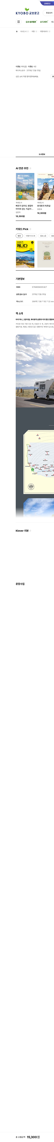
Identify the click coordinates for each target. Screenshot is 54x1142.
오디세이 (43, 22)
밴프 (19, 236)
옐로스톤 (43, 236)
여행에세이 (44, 31)
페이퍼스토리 (20, 70)
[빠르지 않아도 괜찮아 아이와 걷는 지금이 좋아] (25, 195)
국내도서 (23, 31)
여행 (33, 31)
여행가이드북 (30, 236)
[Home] (17, 31)
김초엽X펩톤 (31, 22)
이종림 (18, 66)
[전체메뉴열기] (18, 22)
